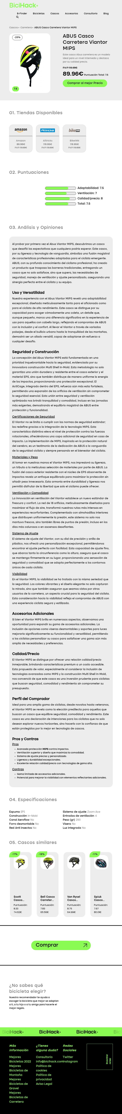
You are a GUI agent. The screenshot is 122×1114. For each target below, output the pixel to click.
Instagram (70, 1061)
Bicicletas (38, 14)
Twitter (68, 1057)
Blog (106, 14)
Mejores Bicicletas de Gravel (18, 1084)
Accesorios (71, 14)
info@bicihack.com (49, 1061)
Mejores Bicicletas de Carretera (18, 1097)
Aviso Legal (44, 1084)
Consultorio (90, 14)
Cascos (54, 14)
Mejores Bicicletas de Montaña (18, 1071)
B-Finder (22, 14)
